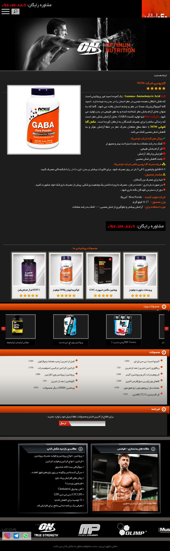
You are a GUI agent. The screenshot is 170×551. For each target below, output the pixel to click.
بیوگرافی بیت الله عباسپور (68, 466)
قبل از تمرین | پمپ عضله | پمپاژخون (51, 361)
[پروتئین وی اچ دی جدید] (31, 337)
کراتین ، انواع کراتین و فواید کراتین (64, 461)
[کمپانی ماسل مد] (149, 536)
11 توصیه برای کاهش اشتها (68, 500)
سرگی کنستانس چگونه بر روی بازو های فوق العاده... (56, 472)
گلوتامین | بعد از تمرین (58, 381)
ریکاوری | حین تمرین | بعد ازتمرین (138, 368)
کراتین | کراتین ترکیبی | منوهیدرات (51, 368)
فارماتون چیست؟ (73, 483)
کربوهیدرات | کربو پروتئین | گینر (137, 374)
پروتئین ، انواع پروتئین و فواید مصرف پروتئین (58, 455)
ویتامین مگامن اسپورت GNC (103, 289)
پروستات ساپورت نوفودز (140, 289)
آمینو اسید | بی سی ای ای (142, 361)
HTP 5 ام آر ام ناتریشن (29, 289)
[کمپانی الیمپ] (106, 536)
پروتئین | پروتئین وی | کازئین (54, 374)
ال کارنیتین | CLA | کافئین (141, 394)
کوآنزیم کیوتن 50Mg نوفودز (66, 289)
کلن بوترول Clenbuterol (70, 488)
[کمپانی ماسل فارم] (64, 536)
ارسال (63, 423)
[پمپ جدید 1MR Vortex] (84, 337)
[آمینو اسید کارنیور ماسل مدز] (137, 337)
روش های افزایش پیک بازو (68, 477)
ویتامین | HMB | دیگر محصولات (53, 388)
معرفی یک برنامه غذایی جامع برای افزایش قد (59, 505)
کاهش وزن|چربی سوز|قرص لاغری (137, 381)
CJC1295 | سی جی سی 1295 (68, 494)
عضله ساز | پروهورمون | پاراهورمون (136, 388)
